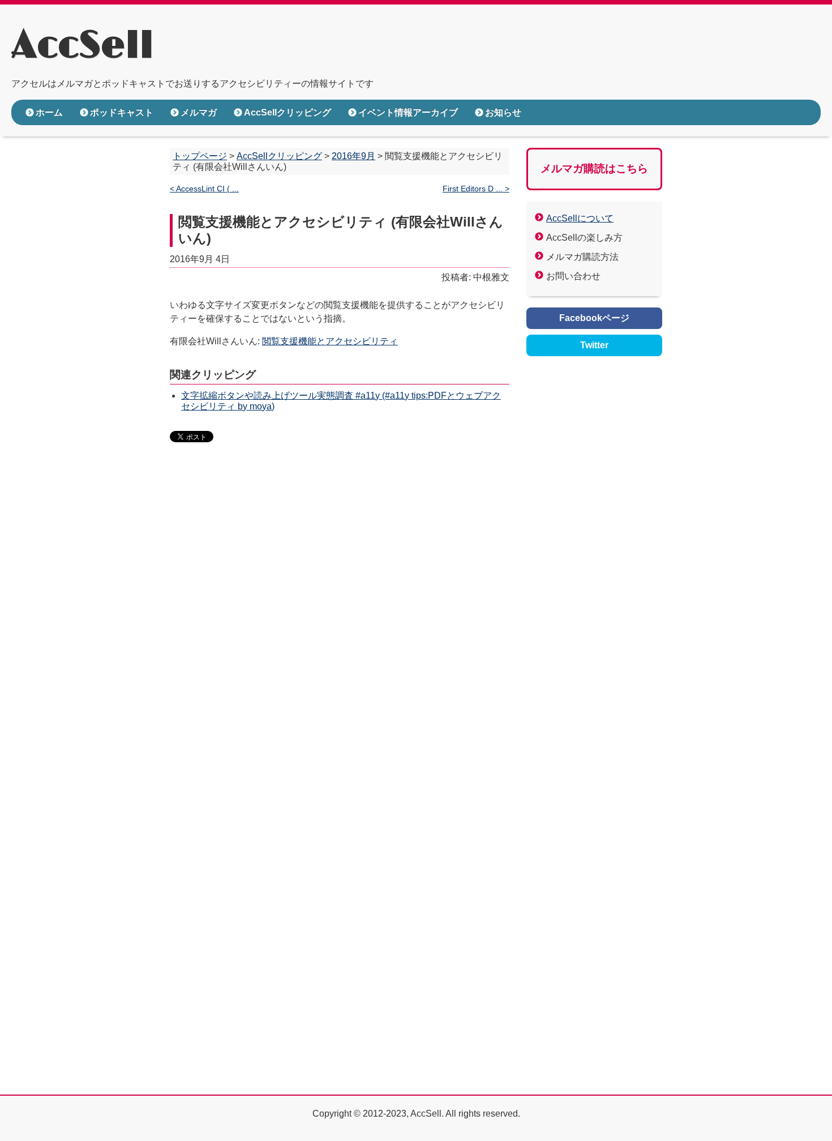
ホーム (49, 112)
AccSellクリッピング (287, 112)
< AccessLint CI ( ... (204, 189)
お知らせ (503, 112)
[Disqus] (339, 625)
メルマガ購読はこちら (594, 168)
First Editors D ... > (476, 189)
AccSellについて (580, 218)
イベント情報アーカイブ (408, 112)
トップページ (200, 156)
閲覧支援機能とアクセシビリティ (330, 341)
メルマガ (199, 112)
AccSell (82, 46)
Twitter (594, 345)
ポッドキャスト (121, 112)
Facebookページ (594, 318)
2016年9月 (353, 156)
